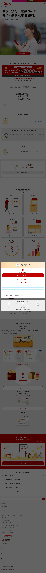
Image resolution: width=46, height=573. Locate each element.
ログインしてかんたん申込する (23, 275)
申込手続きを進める (23, 282)
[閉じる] (43, 263)
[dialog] (23, 286)
